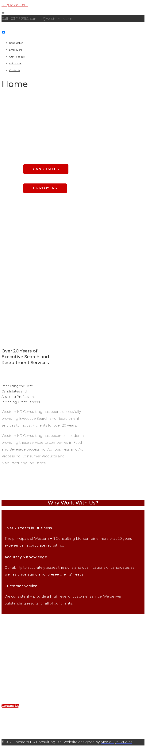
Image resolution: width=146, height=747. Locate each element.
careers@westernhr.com (51, 19)
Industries (15, 63)
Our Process (17, 56)
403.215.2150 (18, 19)
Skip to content (15, 5)
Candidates (16, 43)
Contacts (14, 70)
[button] (10, 706)
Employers (15, 49)
